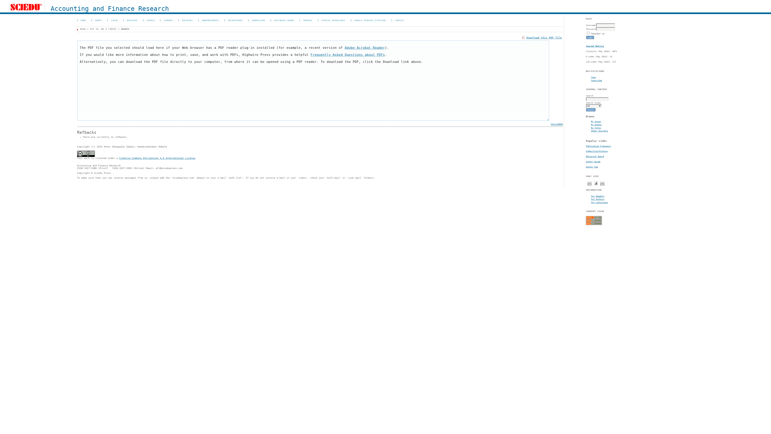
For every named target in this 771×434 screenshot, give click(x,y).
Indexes (307, 20)
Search (150, 20)
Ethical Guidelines (333, 20)
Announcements (210, 20)
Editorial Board (595, 156)
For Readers (597, 196)
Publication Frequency (598, 146)
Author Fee (592, 167)
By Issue (596, 121)
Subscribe (596, 80)
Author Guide (593, 162)
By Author (596, 124)
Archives (187, 20)
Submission (258, 20)
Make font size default (596, 183)
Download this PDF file (544, 37)
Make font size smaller (589, 183)
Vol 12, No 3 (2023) (103, 29)
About (98, 20)
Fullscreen (557, 124)
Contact (399, 20)
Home (83, 20)
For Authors (597, 199)
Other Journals (599, 131)
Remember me (598, 33)
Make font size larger (602, 183)
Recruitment (235, 20)
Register (132, 20)
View (593, 77)
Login (114, 20)
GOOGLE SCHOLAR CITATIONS (370, 20)
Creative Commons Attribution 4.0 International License (157, 158)
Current (168, 20)
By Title (596, 128)
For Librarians (599, 202)
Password (591, 29)
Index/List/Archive (597, 151)
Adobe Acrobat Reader (365, 48)
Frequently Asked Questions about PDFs (348, 55)
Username (591, 25)
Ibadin (125, 29)
